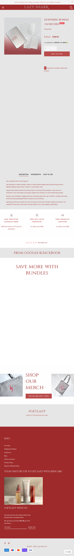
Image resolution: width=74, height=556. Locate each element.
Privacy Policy (8, 462)
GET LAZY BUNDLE (28, 302)
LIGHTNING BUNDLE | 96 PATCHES (54, 351)
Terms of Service (9, 459)
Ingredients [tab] (36, 174)
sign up (32, 527)
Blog (5, 456)
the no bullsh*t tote (39, 396)
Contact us (7, 452)
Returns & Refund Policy (11, 466)
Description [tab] (24, 174)
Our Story (7, 445)
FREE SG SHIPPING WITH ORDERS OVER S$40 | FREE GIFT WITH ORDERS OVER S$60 (37, 2)
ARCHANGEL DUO (11, 302)
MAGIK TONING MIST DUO (20, 351)
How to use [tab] (48, 174)
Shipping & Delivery (10, 449)
